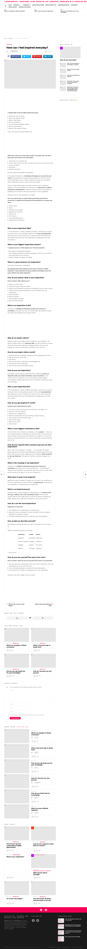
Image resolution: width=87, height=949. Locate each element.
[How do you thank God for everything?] (16, 796)
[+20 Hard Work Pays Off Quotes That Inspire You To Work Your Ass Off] (61, 932)
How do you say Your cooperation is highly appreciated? (13, 845)
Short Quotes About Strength (72, 936)
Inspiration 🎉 (27, 5)
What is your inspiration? (15, 857)
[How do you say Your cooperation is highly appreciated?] (16, 833)
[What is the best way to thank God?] (35, 9)
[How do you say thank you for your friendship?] (61, 9)
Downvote (42, 618)
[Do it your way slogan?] (16, 888)
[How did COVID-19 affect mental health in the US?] (43, 888)
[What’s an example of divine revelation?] (16, 635)
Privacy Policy (74, 947)
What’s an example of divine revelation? (14, 11)
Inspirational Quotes (63, 5)
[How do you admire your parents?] (63, 77)
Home (10, 5)
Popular (32, 827)
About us (58, 947)
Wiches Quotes (13, 7)
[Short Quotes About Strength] (61, 939)
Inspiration (16, 643)
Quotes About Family (38, 5)
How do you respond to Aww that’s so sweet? (43, 844)
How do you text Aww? (68, 60)
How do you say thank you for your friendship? (15, 672)
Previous (5, 12)
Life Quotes (74, 5)
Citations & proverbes (25, 7)
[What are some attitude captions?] (16, 811)
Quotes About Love (51, 5)
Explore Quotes (52, 947)
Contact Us (80, 947)
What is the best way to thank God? (44, 11)
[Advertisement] (43, 26)
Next (82, 12)
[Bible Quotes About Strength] (43, 861)
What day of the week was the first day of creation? (73, 82)
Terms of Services (65, 947)
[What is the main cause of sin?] (63, 71)
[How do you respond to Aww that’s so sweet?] (43, 833)
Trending (32, 855)
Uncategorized (16, 854)
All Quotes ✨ (17, 5)
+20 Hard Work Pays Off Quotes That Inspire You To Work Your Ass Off (73, 932)
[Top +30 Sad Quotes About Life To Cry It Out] (61, 920)
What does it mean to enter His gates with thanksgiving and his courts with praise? (72, 88)
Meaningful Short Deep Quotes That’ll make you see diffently (73, 925)
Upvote (17, 618)
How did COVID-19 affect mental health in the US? (42, 899)
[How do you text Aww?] (70, 52)
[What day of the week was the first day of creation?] (63, 83)
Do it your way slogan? (14, 898)
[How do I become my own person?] (43, 661)
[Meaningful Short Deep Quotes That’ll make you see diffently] (61, 926)
